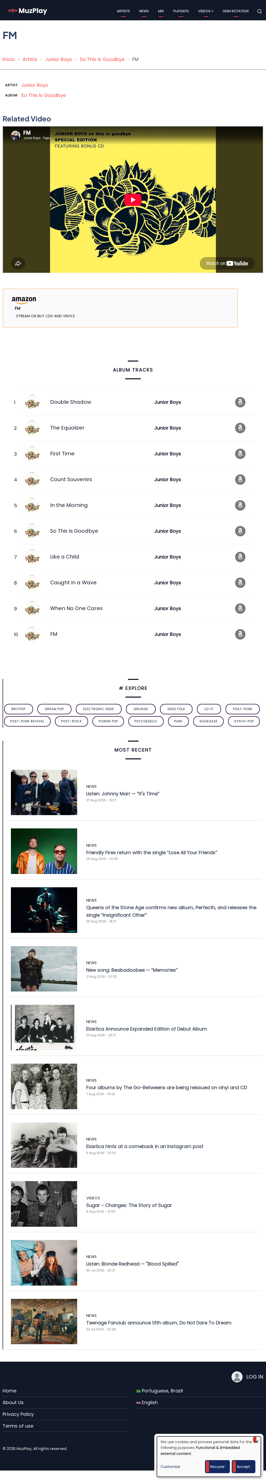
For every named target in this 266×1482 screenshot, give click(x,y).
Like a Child (64, 556)
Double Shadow (70, 402)
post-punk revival (27, 721)
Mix (161, 11)
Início (9, 59)
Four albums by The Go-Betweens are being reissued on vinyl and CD (166, 1087)
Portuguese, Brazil (162, 1390)
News (144, 11)
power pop (108, 721)
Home (9, 1390)
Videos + (206, 11)
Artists (123, 11)
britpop (18, 709)
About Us (13, 1402)
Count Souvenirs (71, 479)
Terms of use (18, 1426)
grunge (141, 709)
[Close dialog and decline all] (257, 1439)
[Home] (27, 11)
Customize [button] (170, 1466)
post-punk (242, 709)
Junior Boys (58, 59)
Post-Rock (71, 721)
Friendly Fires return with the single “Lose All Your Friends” (151, 852)
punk (178, 721)
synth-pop (244, 721)
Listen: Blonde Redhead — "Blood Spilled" (132, 1264)
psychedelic (146, 721)
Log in (254, 1376)
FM (53, 634)
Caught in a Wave (73, 582)
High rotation (236, 11)
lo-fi (209, 709)
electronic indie (98, 709)
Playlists (181, 11)
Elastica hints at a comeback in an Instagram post (144, 1146)
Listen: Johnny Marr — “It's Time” (122, 793)
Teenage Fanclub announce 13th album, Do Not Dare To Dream (158, 1322)
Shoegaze (209, 721)
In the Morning (69, 505)
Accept (243, 1466)
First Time (62, 453)
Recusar (217, 1466)
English (149, 1402)
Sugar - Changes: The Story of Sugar (129, 1205)
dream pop (54, 709)
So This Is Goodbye (102, 59)
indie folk (176, 709)
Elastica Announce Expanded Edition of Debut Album (146, 1029)
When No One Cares (76, 608)
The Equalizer (67, 427)
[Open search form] (259, 11)
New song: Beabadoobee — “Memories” (132, 970)
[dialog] (209, 1456)
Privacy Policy (18, 1414)
